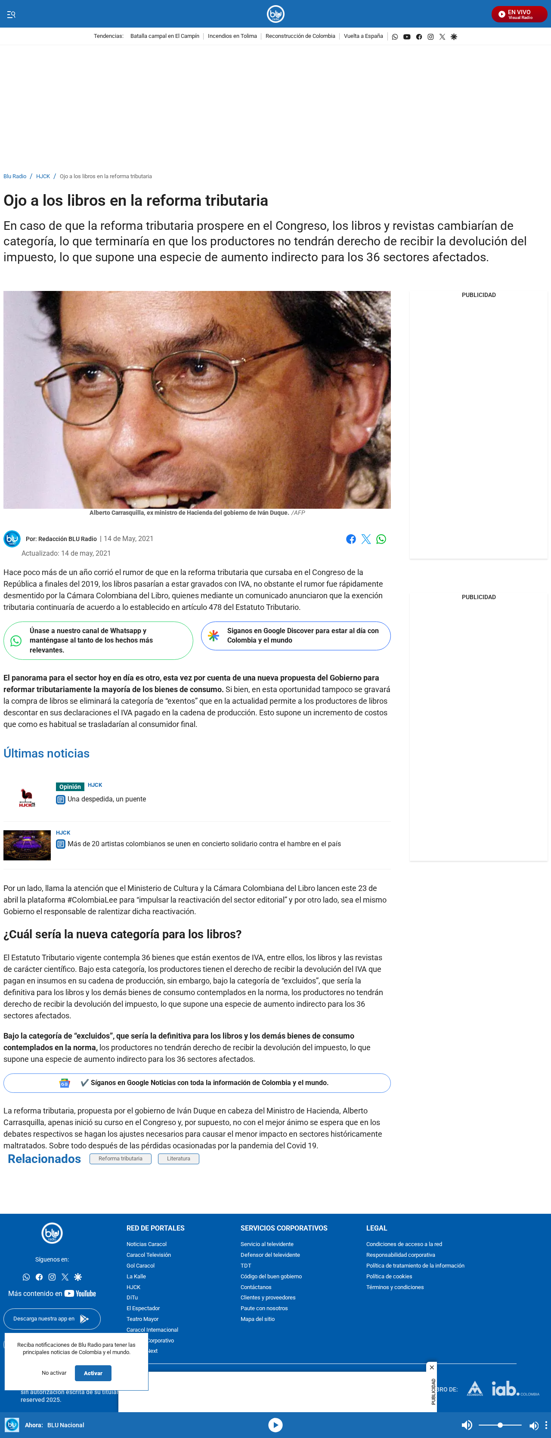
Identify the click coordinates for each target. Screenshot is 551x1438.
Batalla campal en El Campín (164, 36)
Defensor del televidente (270, 1255)
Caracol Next (142, 1351)
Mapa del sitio (258, 1319)
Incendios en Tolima (232, 36)
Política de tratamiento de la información (415, 1266)
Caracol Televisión (149, 1255)
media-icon (275, 1425)
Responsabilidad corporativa (400, 1255)
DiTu (132, 1298)
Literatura (178, 1158)
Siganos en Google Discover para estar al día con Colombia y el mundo (303, 636)
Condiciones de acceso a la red (404, 1244)
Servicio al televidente (267, 1244)
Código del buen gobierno (271, 1276)
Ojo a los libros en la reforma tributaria (106, 176)
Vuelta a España (363, 36)
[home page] (276, 14)
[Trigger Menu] (11, 14)
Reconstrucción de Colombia (300, 36)
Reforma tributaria (120, 1158)
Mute (467, 1425)
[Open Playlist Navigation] (546, 1425)
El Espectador (143, 1308)
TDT (246, 1266)
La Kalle (136, 1276)
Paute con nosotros (264, 1308)
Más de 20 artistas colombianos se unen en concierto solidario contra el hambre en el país (204, 844)
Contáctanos (256, 1287)
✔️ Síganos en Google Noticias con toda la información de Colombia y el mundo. (204, 1083)
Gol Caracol (141, 1266)
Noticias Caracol (147, 1244)
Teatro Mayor (142, 1319)
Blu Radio (14, 176)
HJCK (43, 176)
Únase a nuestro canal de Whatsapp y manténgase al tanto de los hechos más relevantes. (91, 640)
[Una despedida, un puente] (27, 797)
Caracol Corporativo (150, 1340)
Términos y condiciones (395, 1287)
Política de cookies (389, 1276)
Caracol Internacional (152, 1330)
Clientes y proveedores (268, 1298)
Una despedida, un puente (107, 799)
